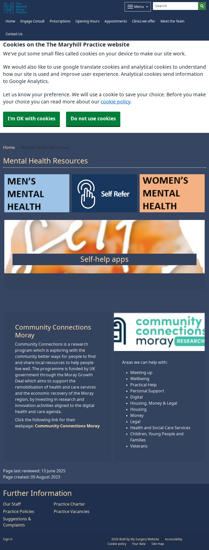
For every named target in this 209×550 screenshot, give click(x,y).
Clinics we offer (143, 21)
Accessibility (173, 539)
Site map (157, 543)
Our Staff (12, 504)
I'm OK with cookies (31, 118)
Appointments (115, 21)
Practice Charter (69, 504)
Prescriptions (60, 21)
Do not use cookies (93, 118)
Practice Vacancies (71, 511)
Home (9, 147)
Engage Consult (32, 21)
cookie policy (115, 101)
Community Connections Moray (67, 426)
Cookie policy (117, 543)
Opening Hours (87, 21)
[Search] (202, 6)
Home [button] (10, 21)
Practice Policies (18, 511)
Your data (139, 543)
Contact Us (14, 34)
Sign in (7, 539)
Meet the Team (172, 21)
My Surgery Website (144, 539)
